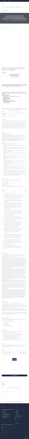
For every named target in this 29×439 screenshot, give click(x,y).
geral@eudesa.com (5, 412)
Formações (17, 412)
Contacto (17, 413)
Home (3, 20)
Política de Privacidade (18, 416)
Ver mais (3, 430)
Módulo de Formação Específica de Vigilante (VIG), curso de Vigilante (13, 69)
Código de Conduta (5, 433)
